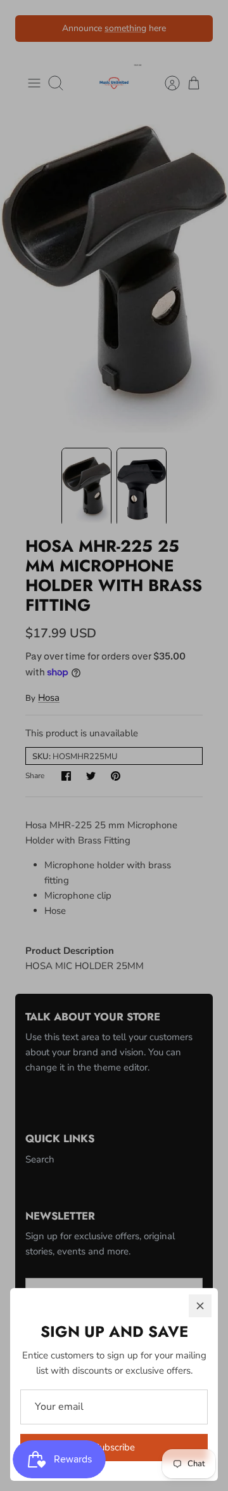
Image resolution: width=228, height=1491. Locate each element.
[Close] (200, 1305)
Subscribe (114, 1447)
